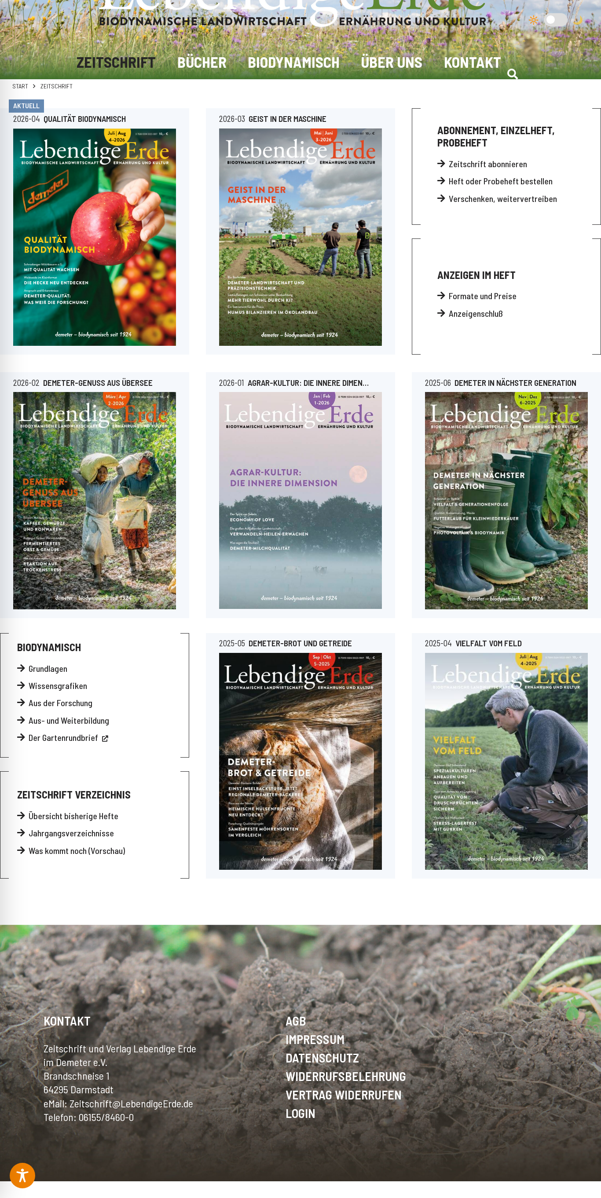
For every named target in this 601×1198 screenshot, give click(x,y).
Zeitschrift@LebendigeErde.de (131, 1103)
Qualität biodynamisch (85, 119)
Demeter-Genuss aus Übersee (98, 382)
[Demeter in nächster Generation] (506, 500)
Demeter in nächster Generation (515, 382)
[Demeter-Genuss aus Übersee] (94, 500)
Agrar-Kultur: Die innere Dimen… (308, 382)
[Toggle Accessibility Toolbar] (22, 1175)
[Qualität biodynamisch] (94, 237)
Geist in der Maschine (287, 119)
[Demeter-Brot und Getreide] (300, 761)
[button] (512, 74)
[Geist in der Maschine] (300, 237)
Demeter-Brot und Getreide (300, 643)
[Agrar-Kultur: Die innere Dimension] (300, 500)
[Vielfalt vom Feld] (506, 761)
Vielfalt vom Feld (488, 643)
